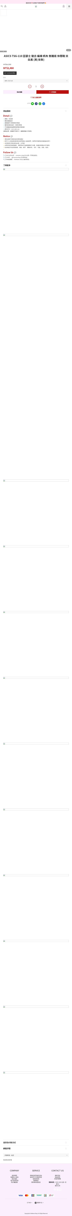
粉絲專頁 (57, 1177)
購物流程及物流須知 (36, 1175)
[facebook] (36, 103)
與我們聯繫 (57, 1179)
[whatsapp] (40, 103)
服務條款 (36, 1180)
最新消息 (57, 1175)
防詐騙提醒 (14, 1182)
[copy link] (43, 103)
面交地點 (14, 1179)
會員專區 (14, 1175)
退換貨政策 (36, 1179)
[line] (32, 103)
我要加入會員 (14, 1177)
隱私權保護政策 (36, 1182)
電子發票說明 (14, 1180)
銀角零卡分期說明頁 (36, 1177)
